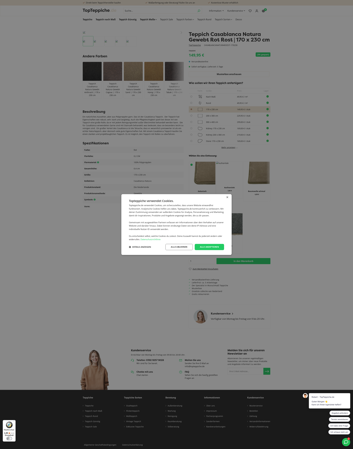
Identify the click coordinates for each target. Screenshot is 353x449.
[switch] (9, 438)
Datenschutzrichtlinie (151, 239)
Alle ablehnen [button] (179, 247)
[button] (140, 247)
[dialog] (176, 224)
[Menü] (14, 421)
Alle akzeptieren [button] (209, 247)
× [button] (227, 197)
